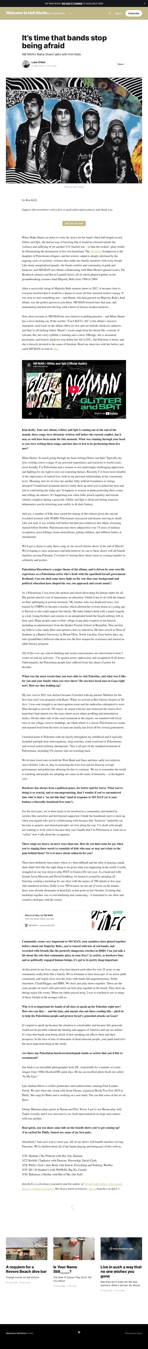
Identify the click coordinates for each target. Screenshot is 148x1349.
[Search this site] (109, 13)
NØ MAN (96, 251)
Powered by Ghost (133, 1333)
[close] (144, 3)
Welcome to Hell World (26, 12)
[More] (70, 13)
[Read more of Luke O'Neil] (26, 64)
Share (120, 64)
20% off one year (74, 223)
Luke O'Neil (38, 62)
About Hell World (55, 13)
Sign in (118, 13)
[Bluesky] (79, 1332)
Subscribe (133, 13)
